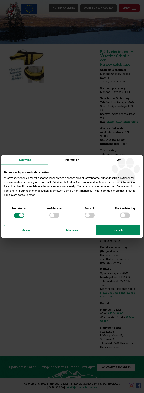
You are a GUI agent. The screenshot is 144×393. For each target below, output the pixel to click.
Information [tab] (72, 159)
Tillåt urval (72, 229)
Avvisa (26, 229)
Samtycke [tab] (25, 159)
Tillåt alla (117, 229)
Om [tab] (119, 159)
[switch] (54, 215)
